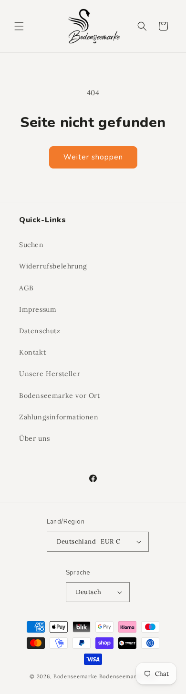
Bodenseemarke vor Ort (59, 395)
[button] (19, 26)
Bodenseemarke (75, 676)
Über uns (34, 438)
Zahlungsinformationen (59, 417)
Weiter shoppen (93, 157)
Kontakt (32, 352)
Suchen (31, 244)
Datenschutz (40, 331)
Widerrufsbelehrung (53, 266)
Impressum (37, 309)
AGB (26, 288)
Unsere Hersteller (49, 373)
